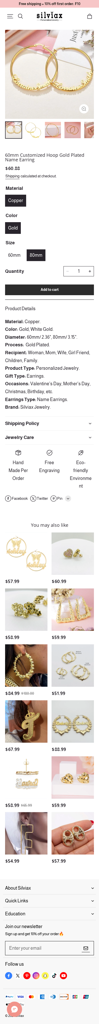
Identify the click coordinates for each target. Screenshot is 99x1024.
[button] (10, 16)
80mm (36, 255)
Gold (13, 228)
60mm (14, 255)
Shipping (12, 176)
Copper (15, 200)
